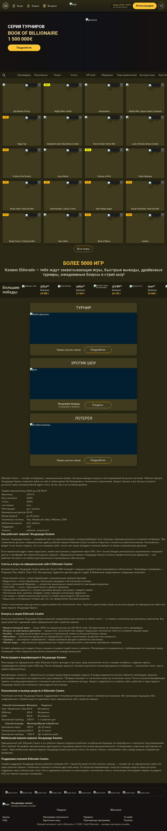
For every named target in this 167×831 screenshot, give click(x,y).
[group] (39, 290)
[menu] (6, 6)
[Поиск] (4, 75)
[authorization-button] (161, 6)
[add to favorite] (39, 85)
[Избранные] (12, 75)
